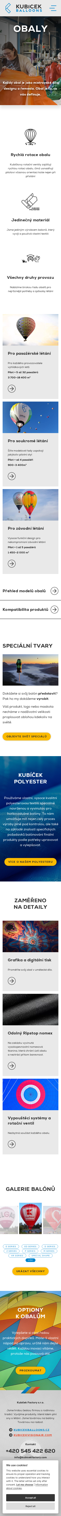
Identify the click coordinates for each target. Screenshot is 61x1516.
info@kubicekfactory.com (30, 1457)
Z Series (12, 1251)
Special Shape (41, 1255)
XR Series (17, 1255)
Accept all (30, 1497)
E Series (11, 1246)
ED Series (30, 1246)
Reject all (30, 1506)
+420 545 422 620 (30, 1451)
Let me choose (24, 1484)
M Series (49, 1251)
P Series (30, 1251)
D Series (50, 1246)
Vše (30, 1260)
